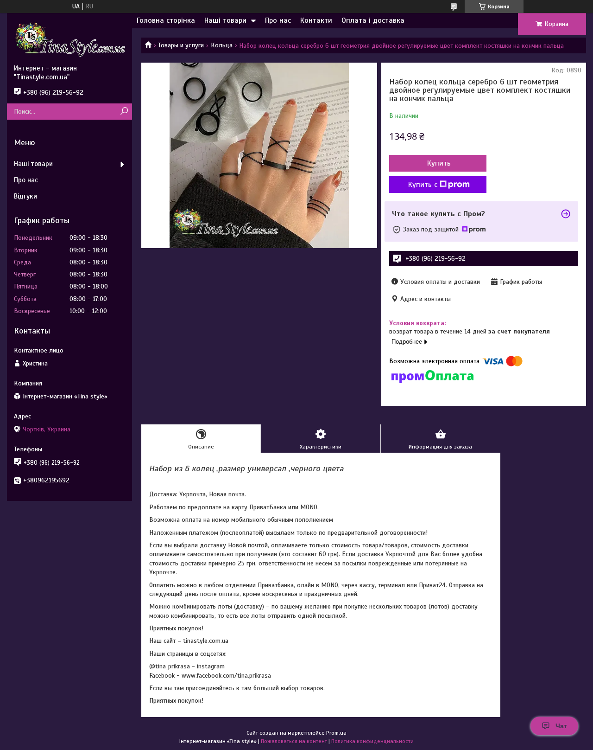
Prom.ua (336, 733)
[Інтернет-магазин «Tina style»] (69, 38)
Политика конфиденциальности (372, 741)
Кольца (222, 45)
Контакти (316, 20)
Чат (561, 726)
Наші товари (225, 20)
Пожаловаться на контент (294, 741)
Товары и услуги (181, 45)
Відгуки (25, 196)
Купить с (422, 184)
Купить (439, 163)
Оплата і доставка (372, 20)
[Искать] (124, 111)
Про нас (278, 20)
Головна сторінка (166, 20)
